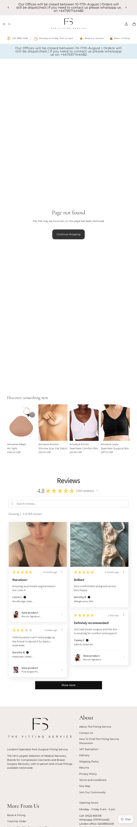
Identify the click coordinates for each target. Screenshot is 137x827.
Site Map (84, 786)
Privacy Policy (88, 773)
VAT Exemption (88, 749)
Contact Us (86, 733)
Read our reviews (91, 38)
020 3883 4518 (17, 38)
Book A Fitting (16, 815)
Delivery (84, 755)
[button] (97, 491)
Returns (84, 767)
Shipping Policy (89, 761)
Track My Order (16, 821)
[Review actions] (61, 571)
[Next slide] (126, 7)
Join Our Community (92, 792)
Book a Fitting (120, 38)
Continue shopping (68, 234)
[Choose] (30, 435)
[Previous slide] (8, 7)
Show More (18, 645)
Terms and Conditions (92, 780)
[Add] (62, 435)
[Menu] (4, 24)
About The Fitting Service (95, 726)
